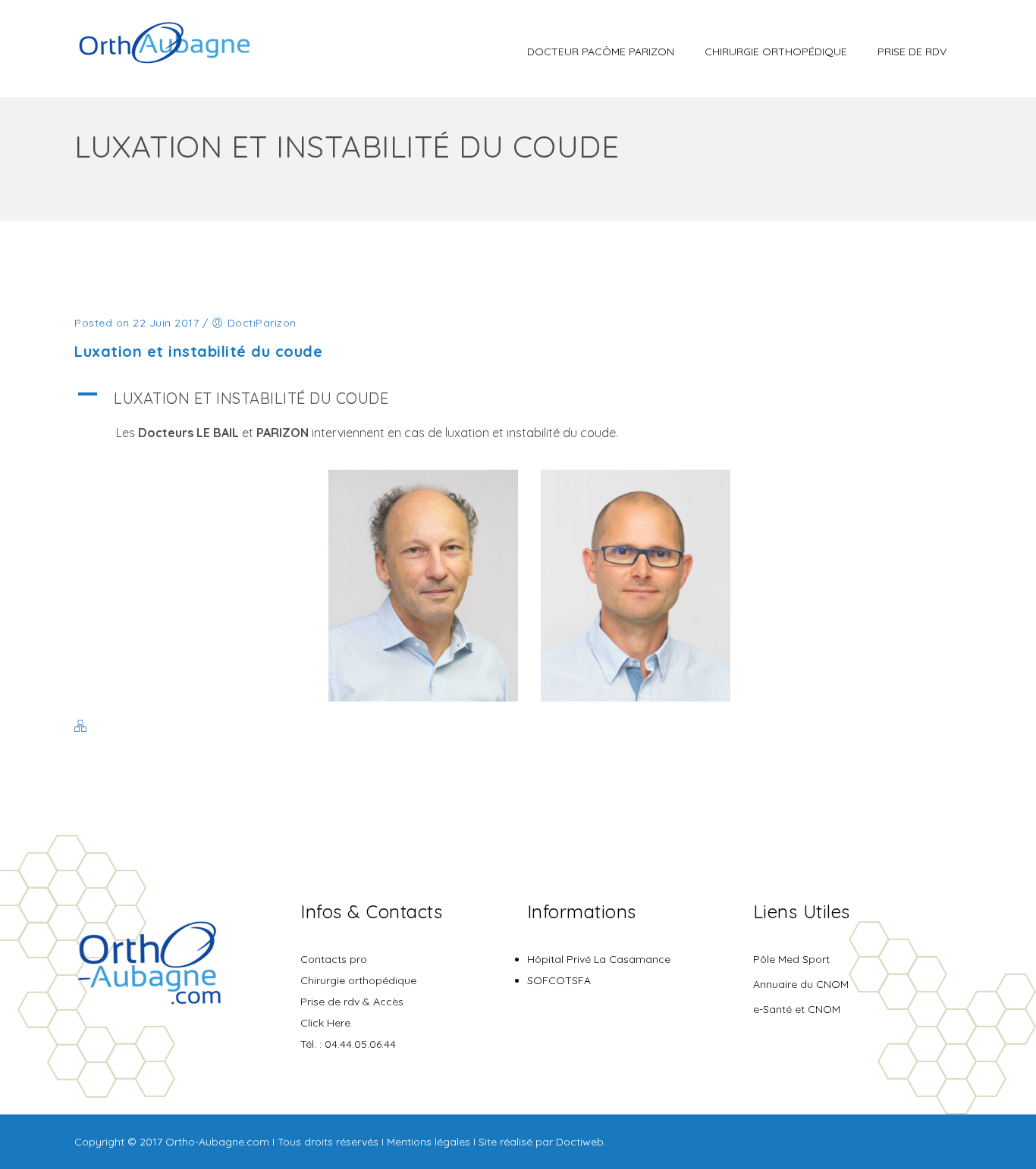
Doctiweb (580, 1142)
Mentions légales (428, 1142)
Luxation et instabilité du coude (198, 351)
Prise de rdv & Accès (351, 1001)
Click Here (325, 1023)
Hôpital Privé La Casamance (598, 959)
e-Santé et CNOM (796, 1009)
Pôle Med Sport (791, 959)
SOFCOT (549, 980)
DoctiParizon (262, 323)
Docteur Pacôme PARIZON (600, 51)
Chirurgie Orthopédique (776, 51)
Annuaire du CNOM (801, 984)
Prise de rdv (912, 51)
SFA (581, 980)
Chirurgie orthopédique (358, 980)
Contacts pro (333, 959)
